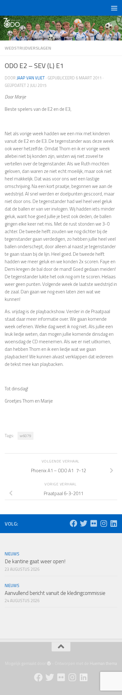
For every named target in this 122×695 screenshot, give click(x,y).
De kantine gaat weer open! (35, 561)
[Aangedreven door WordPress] (49, 663)
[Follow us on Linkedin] (113, 523)
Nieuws (12, 554)
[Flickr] (93, 523)
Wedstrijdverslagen (28, 48)
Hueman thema (103, 663)
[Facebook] (73, 523)
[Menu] (114, 8)
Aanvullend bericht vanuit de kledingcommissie (55, 593)
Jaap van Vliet (31, 78)
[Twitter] (83, 523)
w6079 (25, 436)
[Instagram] (103, 523)
